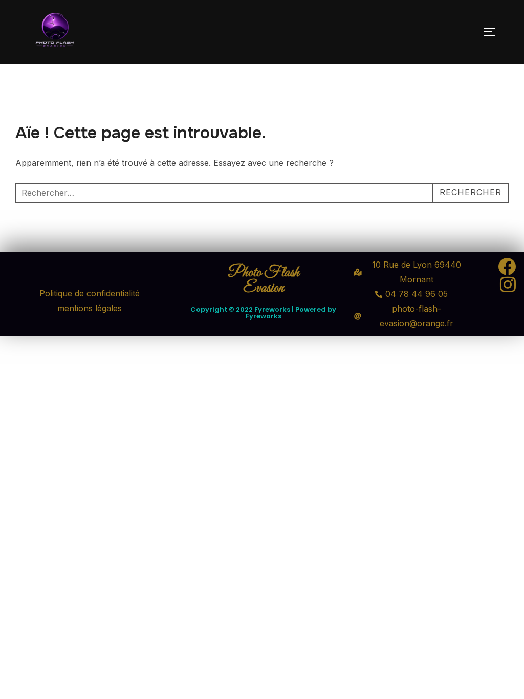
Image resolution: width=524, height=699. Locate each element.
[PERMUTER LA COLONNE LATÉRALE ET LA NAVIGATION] (493, 31)
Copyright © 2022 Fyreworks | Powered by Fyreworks (263, 312)
